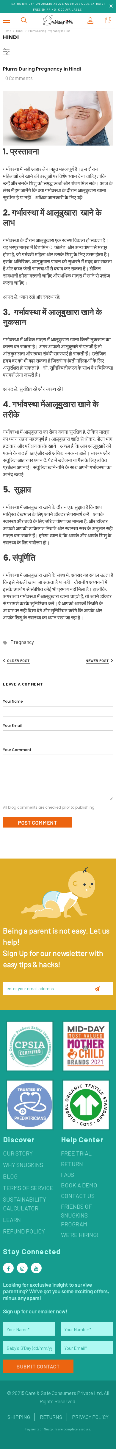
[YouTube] (36, 1268)
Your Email (12, 725)
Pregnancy (22, 642)
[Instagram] (22, 1268)
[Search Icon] (24, 20)
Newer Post (97, 660)
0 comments (19, 78)
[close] (111, 6)
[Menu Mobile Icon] (6, 20)
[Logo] (58, 20)
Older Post (18, 660)
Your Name (13, 701)
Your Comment (17, 749)
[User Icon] (90, 20)
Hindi (19, 30)
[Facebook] (8, 1268)
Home (7, 30)
